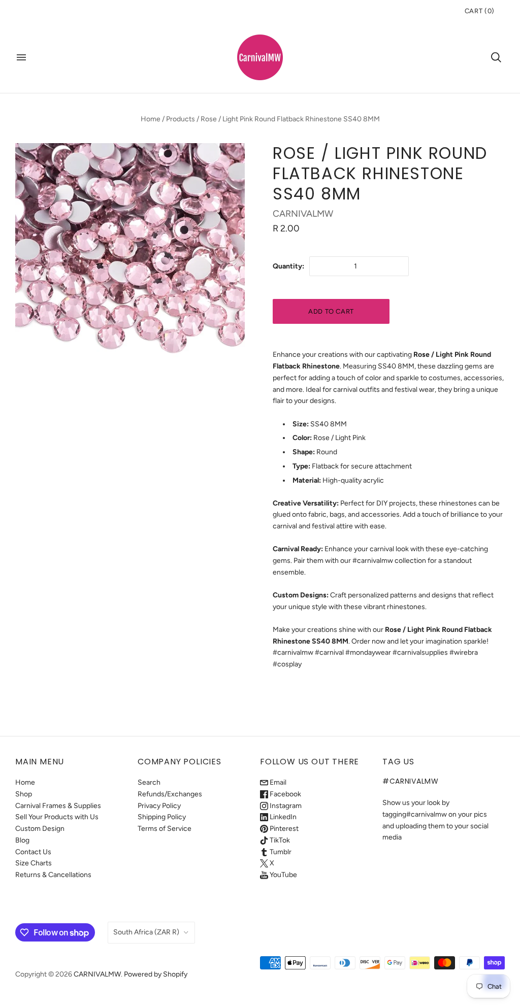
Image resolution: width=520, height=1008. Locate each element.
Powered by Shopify (155, 974)
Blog (22, 840)
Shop (23, 794)
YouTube (282, 874)
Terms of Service (164, 828)
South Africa (146, 932)
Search (149, 782)
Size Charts (33, 863)
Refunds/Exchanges (170, 794)
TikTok (279, 840)
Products (180, 119)
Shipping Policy (162, 817)
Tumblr (279, 852)
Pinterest (283, 828)
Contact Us (33, 852)
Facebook (284, 794)
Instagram (285, 805)
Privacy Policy (159, 805)
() (480, 11)
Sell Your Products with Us (57, 817)
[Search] (496, 57)
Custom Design (39, 828)
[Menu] (21, 57)
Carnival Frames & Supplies (58, 805)
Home (150, 119)
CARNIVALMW (303, 213)
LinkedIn (282, 817)
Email (277, 782)
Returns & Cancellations (53, 874)
